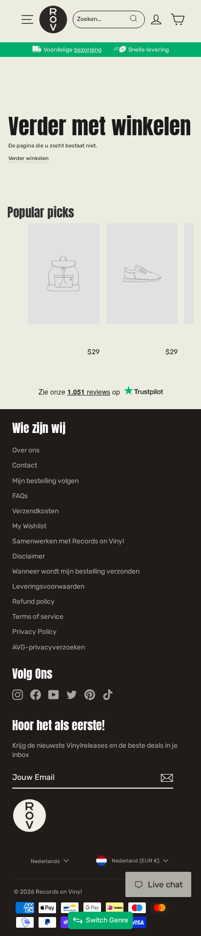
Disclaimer (28, 556)
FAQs (20, 496)
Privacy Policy (34, 632)
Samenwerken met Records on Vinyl (68, 541)
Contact (24, 465)
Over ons (26, 450)
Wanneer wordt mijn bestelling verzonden (76, 571)
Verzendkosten (35, 511)
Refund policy (33, 601)
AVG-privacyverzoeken (48, 647)
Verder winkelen (28, 158)
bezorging (87, 49)
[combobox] (103, 18)
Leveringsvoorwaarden (48, 586)
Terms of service (37, 616)
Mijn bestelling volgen (45, 481)
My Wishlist (29, 526)
